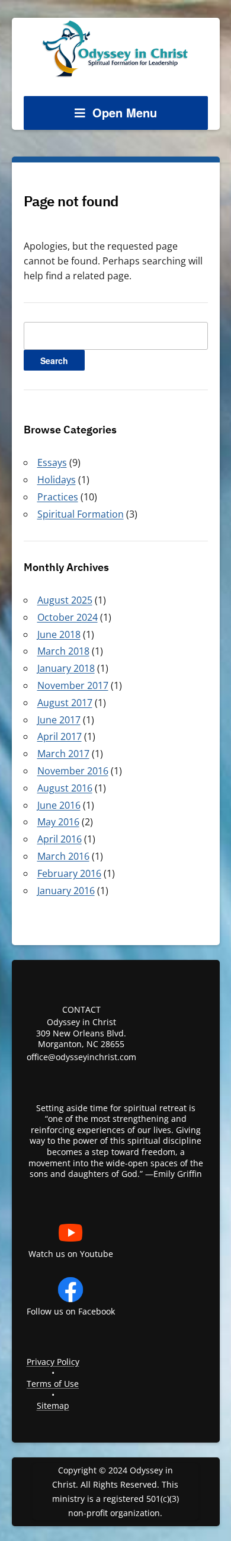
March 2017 (63, 753)
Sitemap (53, 1405)
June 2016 (59, 805)
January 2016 (66, 890)
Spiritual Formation (80, 514)
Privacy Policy (53, 1361)
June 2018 (59, 634)
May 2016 (58, 821)
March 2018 (63, 651)
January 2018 (66, 668)
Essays (52, 462)
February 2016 (69, 873)
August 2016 (64, 788)
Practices (57, 496)
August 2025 (64, 600)
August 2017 (64, 702)
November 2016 (72, 770)
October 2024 (67, 617)
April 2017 (59, 736)
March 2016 (63, 856)
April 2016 (59, 839)
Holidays (56, 479)
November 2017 (72, 685)
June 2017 (59, 719)
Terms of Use (53, 1383)
